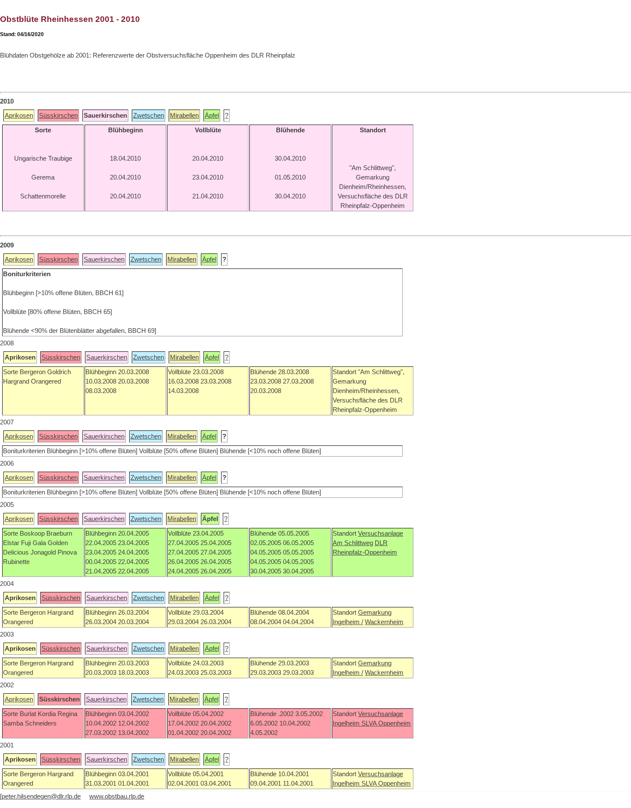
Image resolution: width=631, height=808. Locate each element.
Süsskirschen (58, 115)
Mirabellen (184, 115)
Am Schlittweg (353, 543)
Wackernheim (384, 622)
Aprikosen (19, 115)
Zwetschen (148, 115)
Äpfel (212, 115)
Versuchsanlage (380, 533)
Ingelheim (347, 723)
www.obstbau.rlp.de (116, 796)
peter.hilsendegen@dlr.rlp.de (41, 796)
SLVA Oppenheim (386, 723)
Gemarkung (374, 612)
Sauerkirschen (104, 259)
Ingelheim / (348, 622)
